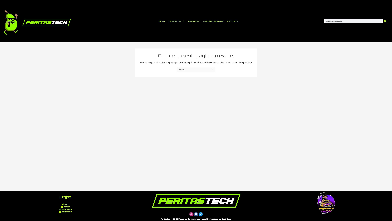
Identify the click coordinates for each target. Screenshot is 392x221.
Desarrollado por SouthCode (219, 219)
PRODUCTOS (175, 21)
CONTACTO (232, 21)
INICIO (162, 21)
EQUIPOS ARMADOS (213, 21)
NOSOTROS (193, 21)
